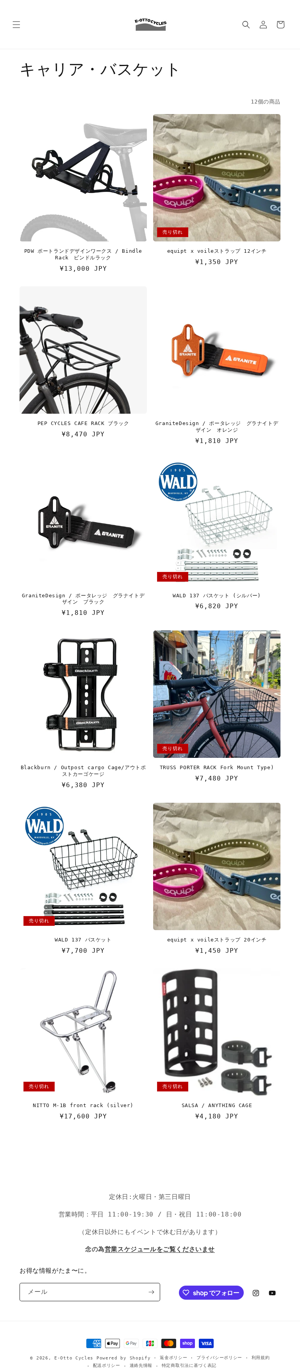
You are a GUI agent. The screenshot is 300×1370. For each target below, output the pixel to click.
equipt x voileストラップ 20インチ (217, 940)
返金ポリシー (173, 1357)
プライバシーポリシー (219, 1357)
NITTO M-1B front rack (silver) (83, 1105)
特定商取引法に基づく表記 (189, 1365)
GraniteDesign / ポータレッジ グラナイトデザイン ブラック (83, 599)
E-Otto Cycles (73, 1358)
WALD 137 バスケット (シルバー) (217, 595)
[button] (16, 24)
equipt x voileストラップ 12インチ (217, 251)
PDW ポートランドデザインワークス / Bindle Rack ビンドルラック (83, 254)
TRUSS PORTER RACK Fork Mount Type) (217, 767)
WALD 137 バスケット (83, 940)
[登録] (151, 1292)
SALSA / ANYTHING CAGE (217, 1105)
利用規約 (261, 1357)
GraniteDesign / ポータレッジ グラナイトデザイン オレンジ (216, 426)
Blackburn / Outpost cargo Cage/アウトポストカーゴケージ (83, 770)
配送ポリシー (106, 1365)
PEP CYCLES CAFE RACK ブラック (83, 423)
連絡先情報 (141, 1365)
